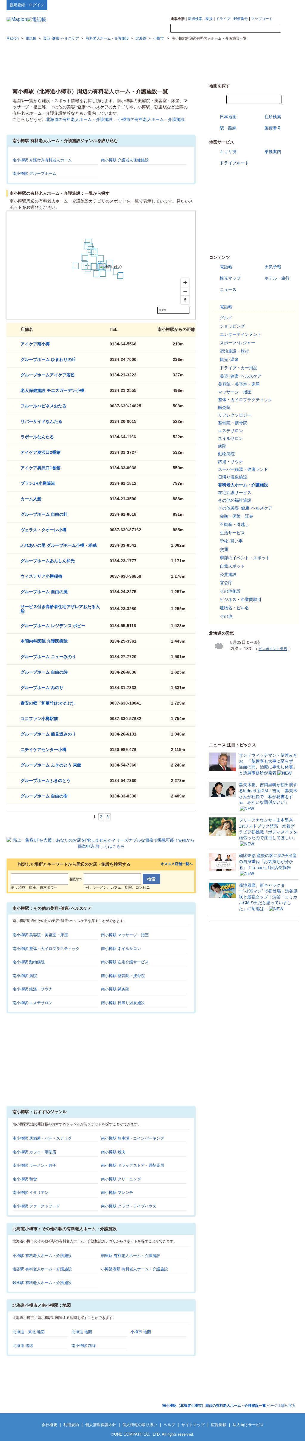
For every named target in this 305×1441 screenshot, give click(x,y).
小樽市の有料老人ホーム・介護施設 (151, 119)
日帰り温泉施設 (232, 477)
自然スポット (232, 566)
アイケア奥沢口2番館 (40, 452)
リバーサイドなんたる (41, 421)
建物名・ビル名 (234, 607)
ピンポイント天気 (273, 649)
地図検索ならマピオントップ (240, 5)
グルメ (226, 317)
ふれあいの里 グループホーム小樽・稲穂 (59, 545)
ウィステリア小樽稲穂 (41, 576)
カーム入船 (31, 498)
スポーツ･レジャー (237, 342)
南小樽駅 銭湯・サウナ (32, 989)
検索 (289, 28)
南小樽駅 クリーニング (121, 1179)
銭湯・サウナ (230, 461)
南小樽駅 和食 (25, 1179)
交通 (224, 549)
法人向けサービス (248, 1425)
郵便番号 (241, 19)
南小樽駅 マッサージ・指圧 (125, 935)
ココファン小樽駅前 (39, 718)
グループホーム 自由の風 (44, 591)
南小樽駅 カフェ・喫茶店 (34, 1152)
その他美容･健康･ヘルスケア (245, 508)
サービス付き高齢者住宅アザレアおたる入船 (60, 608)
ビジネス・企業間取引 (241, 599)
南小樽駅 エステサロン (32, 1003)
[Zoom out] (185, 291)
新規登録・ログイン (27, 5)
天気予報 (272, 266)
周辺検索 (195, 19)
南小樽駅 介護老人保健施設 (125, 160)
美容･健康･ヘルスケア (241, 376)
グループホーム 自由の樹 (44, 796)
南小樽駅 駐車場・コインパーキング (132, 1138)
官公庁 (226, 582)
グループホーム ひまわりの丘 (48, 359)
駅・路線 (228, 128)
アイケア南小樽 (35, 344)
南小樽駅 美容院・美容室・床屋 (40, 935)
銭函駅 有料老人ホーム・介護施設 (42, 1282)
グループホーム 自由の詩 (44, 672)
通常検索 (177, 19)
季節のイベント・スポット (245, 557)
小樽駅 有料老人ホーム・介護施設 (42, 1255)
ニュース (228, 289)
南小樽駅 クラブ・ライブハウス (128, 1206)
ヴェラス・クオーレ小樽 (43, 529)
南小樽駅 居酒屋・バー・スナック (42, 1138)
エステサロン (230, 430)
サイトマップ (288, 5)
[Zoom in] (185, 282)
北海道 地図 (81, 1332)
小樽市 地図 (140, 1332)
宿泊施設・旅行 (234, 351)
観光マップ (230, 278)
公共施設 (228, 574)
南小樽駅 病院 (25, 975)
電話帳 (226, 266)
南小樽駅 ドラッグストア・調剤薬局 (132, 1165)
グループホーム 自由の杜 (44, 514)
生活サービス (232, 532)
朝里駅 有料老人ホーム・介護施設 (130, 1255)
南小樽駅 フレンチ (117, 1192)
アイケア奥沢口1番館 (40, 467)
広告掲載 (218, 1425)
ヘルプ (270, 5)
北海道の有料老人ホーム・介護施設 (79, 119)
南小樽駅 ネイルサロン (121, 948)
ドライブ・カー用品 (238, 367)
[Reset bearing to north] (185, 299)
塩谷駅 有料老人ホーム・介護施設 (42, 1269)
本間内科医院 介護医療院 (44, 641)
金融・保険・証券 (236, 516)
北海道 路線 (23, 1345)
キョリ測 (228, 151)
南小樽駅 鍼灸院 (115, 989)
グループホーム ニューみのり (48, 656)
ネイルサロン (230, 438)
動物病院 (226, 453)
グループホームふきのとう (46, 780)
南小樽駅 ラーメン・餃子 (34, 1165)
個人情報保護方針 (100, 1425)
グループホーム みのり (42, 687)
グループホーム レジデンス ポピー (53, 625)
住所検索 (272, 116)
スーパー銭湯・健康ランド (243, 469)
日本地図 (228, 116)
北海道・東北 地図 (29, 1332)
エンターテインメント (241, 334)
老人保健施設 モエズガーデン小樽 (52, 390)
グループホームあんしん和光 (48, 560)
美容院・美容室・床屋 (239, 384)
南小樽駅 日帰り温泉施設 (123, 1003)
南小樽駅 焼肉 (113, 1152)
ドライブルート (234, 163)
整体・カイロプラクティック (245, 399)
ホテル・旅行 (277, 278)
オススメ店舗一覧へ (177, 864)
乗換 (209, 19)
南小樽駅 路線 (83, 1345)
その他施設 (230, 591)
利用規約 (71, 1425)
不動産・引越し (234, 524)
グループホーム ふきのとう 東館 (51, 765)
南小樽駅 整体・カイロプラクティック (46, 948)
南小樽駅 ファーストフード (36, 1206)
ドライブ (223, 19)
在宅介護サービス (234, 492)
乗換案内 (272, 151)
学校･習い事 (231, 541)
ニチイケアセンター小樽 (43, 749)
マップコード (262, 19)
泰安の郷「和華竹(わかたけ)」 (49, 703)
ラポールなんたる (37, 436)
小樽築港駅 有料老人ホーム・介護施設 (134, 1269)
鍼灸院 (224, 407)
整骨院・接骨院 (232, 422)
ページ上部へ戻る (228, 1405)
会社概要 (49, 1425)
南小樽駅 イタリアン (31, 1192)
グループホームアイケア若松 (48, 375)
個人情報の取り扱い (139, 1425)
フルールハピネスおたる (43, 406)
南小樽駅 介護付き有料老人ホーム (42, 160)
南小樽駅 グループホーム (34, 173)
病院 (222, 446)
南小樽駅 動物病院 (29, 962)
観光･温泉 (229, 359)
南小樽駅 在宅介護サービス (125, 962)
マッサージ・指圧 (234, 392)
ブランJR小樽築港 (38, 483)
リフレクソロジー (234, 415)
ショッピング (232, 326)
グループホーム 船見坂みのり (48, 734)
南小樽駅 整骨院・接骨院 (123, 975)
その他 (226, 616)
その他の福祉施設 (234, 500)
